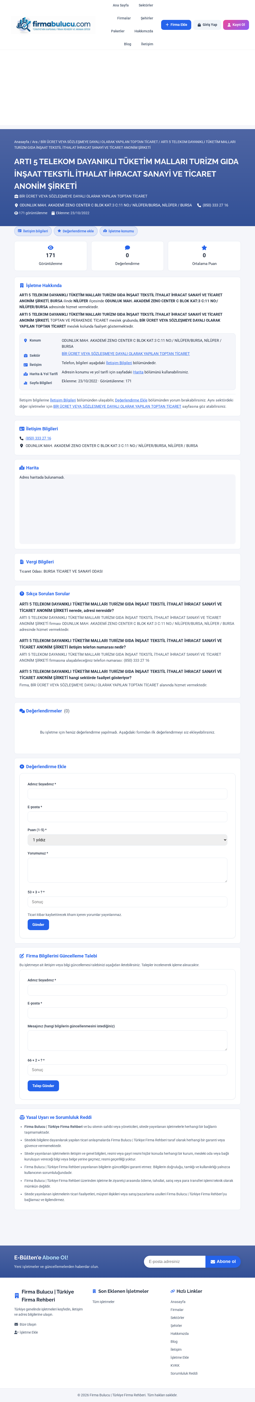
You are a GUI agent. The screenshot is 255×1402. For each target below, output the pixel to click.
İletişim (147, 44)
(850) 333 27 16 (215, 205)
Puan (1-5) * (37, 830)
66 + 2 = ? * (36, 1060)
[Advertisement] (127, 87)
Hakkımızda (143, 31)
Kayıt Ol (239, 25)
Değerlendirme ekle (78, 231)
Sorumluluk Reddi (184, 1373)
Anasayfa (178, 1302)
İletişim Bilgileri (119, 363)
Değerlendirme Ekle (131, 400)
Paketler (118, 31)
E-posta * (35, 807)
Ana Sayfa (121, 5)
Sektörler (146, 5)
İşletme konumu (121, 231)
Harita (138, 372)
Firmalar (124, 18)
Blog (127, 44)
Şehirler (147, 18)
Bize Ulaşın (28, 1324)
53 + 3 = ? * (36, 892)
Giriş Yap (210, 25)
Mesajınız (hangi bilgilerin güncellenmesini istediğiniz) (71, 1026)
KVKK (175, 1365)
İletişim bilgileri (35, 231)
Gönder (38, 924)
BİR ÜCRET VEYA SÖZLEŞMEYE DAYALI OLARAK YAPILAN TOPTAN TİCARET (126, 354)
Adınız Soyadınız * (42, 784)
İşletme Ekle (29, 1332)
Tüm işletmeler (103, 1302)
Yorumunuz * (38, 853)
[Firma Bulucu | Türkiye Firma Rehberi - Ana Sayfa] (51, 24)
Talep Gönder (43, 1086)
